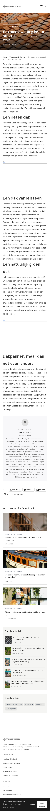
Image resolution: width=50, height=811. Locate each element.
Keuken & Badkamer (10, 775)
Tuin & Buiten (8, 767)
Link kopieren (18, 494)
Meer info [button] (14, 807)
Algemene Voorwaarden (12, 794)
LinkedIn (42, 490)
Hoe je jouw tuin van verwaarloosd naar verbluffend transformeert (27, 682)
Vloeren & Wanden (10, 771)
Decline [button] (32, 805)
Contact (6, 786)
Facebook (30, 490)
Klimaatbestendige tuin (14, 705)
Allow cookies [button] (42, 804)
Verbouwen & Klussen (17, 57)
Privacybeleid (8, 790)
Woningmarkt (11, 709)
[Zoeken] (46, 6)
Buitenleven (29, 705)
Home (5, 57)
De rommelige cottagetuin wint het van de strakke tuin (28, 649)
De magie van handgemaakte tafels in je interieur (28, 671)
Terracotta (39, 705)
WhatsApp (16, 490)
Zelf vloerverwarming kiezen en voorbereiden (26, 638)
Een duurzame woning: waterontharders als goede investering (28, 660)
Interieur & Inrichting (10, 759)
